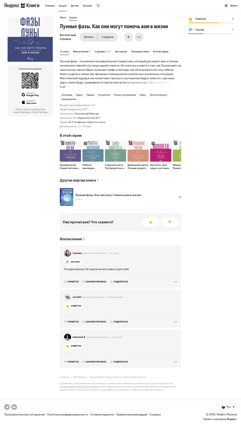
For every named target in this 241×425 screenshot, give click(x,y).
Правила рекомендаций (131, 414)
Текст (63, 17)
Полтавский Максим (86, 113)
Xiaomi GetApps (39, 112)
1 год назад (113, 253)
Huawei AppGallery (22, 112)
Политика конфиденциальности (67, 414)
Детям (75, 5)
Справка (155, 414)
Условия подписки (102, 414)
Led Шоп (77, 297)
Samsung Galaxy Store (34, 109)
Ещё (62, 86)
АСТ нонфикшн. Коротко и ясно (86, 122)
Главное (50, 5)
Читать (88, 37)
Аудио (63, 5)
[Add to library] (179, 197)
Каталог (87, 5)
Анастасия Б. (79, 337)
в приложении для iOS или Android (79, 386)
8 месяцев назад (115, 297)
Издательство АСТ (89, 117)
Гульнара (77, 253)
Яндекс (232, 419)
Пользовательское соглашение (24, 414)
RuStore (19, 109)
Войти (233, 5)
